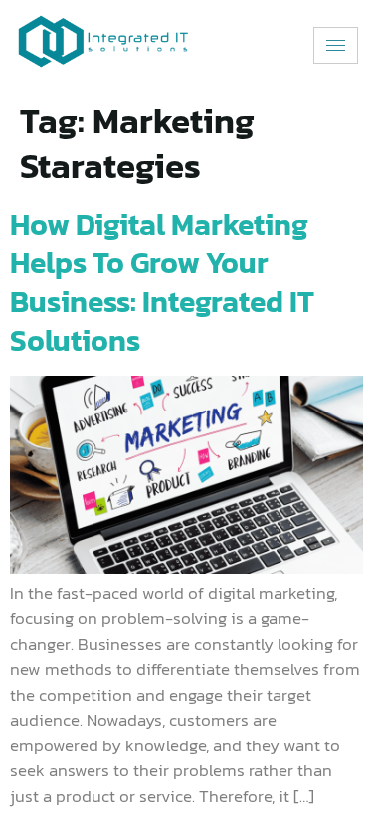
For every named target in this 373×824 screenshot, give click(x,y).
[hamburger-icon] (335, 45)
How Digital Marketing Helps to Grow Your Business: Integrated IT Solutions (162, 282)
